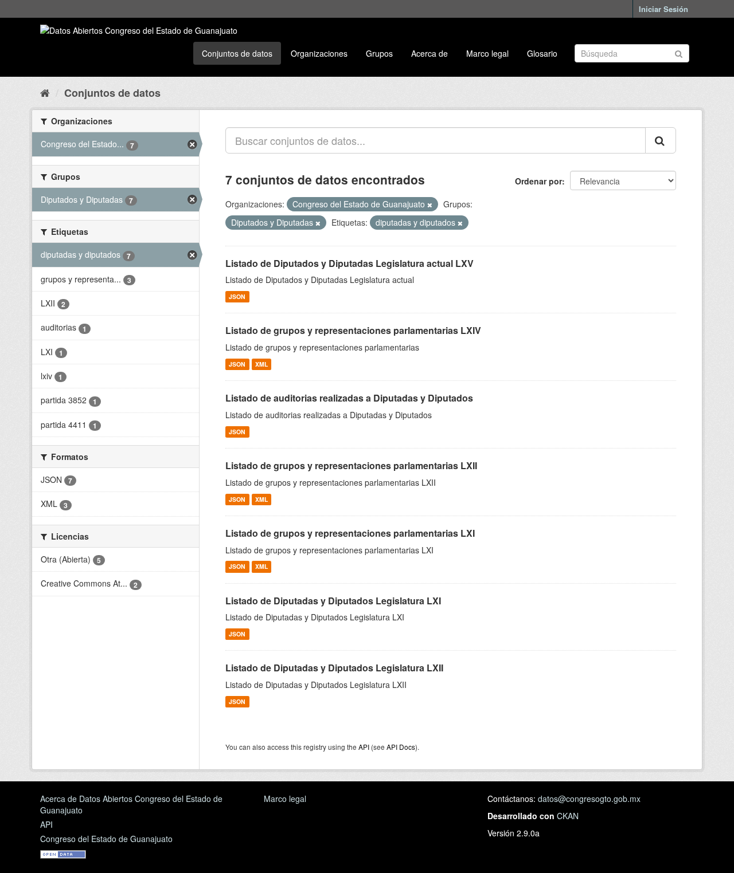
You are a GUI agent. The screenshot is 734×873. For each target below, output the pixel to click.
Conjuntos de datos (237, 53)
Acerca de (429, 53)
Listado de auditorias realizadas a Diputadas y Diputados (349, 397)
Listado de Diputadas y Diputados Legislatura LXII (334, 667)
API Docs (400, 747)
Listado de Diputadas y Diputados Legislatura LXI (333, 600)
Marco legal (487, 53)
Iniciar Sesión (663, 8)
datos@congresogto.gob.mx (589, 798)
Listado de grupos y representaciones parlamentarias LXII (351, 465)
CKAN (568, 815)
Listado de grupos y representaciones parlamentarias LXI (350, 533)
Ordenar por (538, 181)
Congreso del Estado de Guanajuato (106, 838)
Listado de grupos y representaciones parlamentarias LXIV (353, 330)
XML (261, 364)
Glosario (542, 53)
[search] (660, 140)
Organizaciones (319, 53)
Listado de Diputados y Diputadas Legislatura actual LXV (349, 263)
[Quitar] (429, 204)
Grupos (379, 53)
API (363, 747)
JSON (237, 296)
